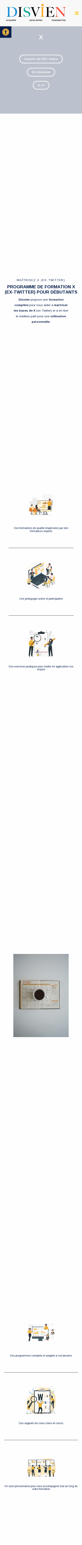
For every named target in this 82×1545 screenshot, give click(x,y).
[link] (5, 32)
